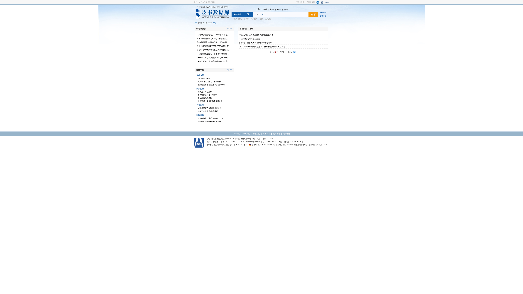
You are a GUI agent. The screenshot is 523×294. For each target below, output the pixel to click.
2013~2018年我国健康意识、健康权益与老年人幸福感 (262, 46)
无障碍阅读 (311, 2)
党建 (261, 19)
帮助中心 (266, 134)
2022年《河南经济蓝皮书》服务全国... (213, 57)
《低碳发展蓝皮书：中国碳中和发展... (213, 54)
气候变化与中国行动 (206, 121)
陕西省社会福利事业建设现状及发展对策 (256, 35)
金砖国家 (217, 121)
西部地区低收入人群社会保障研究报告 (255, 43)
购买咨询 (276, 134)
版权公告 (256, 134)
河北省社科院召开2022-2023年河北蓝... (213, 46)
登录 (297, 2)
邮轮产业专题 (203, 111)
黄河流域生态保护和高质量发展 (210, 101)
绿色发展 (268, 19)
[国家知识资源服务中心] (317, 3)
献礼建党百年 (203, 85)
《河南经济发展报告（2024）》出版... (213, 35)
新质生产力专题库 (205, 92)
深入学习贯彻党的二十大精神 (209, 82)
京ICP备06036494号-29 (238, 145)
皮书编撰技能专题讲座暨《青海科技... (213, 42)
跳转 (294, 52)
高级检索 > (323, 13)
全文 (258, 14)
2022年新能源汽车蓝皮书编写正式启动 (213, 61)
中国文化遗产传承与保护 (207, 95)
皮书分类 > (323, 16)
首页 (214, 23)
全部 (258, 9)
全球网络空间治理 (205, 118)
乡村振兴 (254, 19)
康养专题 (217, 108)
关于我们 (236, 134)
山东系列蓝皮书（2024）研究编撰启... (213, 38)
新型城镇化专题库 (205, 98)
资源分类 (237, 14)
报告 (272, 9)
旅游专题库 (213, 111)
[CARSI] (325, 3)
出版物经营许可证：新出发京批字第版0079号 (311, 145)
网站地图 (286, 134)
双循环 (246, 19)
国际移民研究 (218, 118)
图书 (265, 9)
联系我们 (246, 134)
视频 (286, 9)
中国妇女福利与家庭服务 (249, 39)
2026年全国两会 (204, 78)
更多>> (229, 29)
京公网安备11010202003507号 (263, 145)
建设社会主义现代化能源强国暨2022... (213, 50)
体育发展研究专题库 (206, 108)
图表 (279, 9)
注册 (303, 2)
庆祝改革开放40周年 (217, 85)
